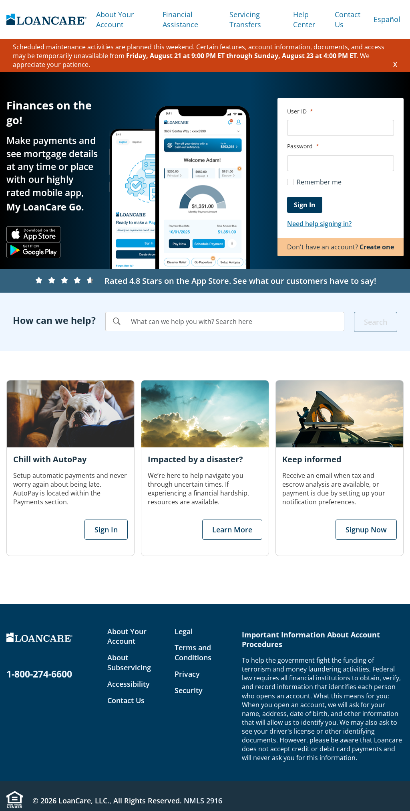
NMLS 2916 (203, 800)
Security (189, 690)
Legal (184, 631)
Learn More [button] (232, 529)
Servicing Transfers (245, 19)
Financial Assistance (180, 19)
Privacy (187, 674)
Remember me (319, 182)
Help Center (304, 19)
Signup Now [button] (366, 529)
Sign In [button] (106, 529)
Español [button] (387, 19)
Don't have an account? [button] (340, 247)
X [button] (395, 64)
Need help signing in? (319, 223)
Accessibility (128, 684)
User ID (297, 111)
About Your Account (115, 19)
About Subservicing (129, 662)
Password (300, 146)
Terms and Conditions (193, 652)
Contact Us (347, 19)
